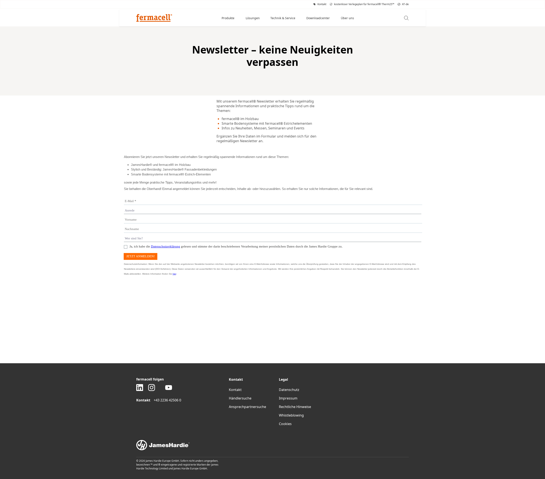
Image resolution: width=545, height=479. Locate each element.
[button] (228, 17)
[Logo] (154, 18)
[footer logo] (272, 445)
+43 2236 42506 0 (167, 400)
